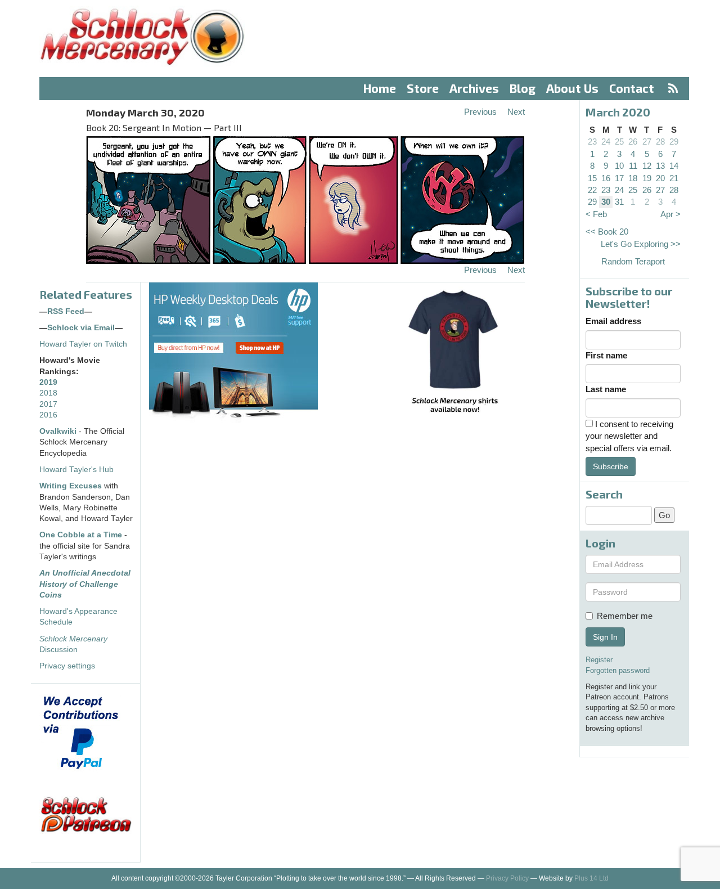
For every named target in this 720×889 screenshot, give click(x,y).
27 (646, 141)
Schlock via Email (81, 328)
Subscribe (610, 466)
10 (619, 165)
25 (619, 141)
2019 (48, 382)
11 (633, 165)
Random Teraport (633, 261)
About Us (572, 88)
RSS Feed (65, 311)
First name (606, 355)
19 (646, 178)
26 (632, 141)
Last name (606, 389)
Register (599, 659)
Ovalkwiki (59, 431)
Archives (474, 88)
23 (592, 141)
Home (379, 88)
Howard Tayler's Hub (76, 469)
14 (673, 165)
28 (660, 141)
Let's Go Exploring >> (641, 244)
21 (673, 178)
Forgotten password (618, 670)
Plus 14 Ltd (591, 878)
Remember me (624, 616)
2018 (48, 393)
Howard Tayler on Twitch (83, 344)
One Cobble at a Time (80, 535)
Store (423, 88)
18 (632, 178)
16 (605, 178)
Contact (631, 88)
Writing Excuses (70, 486)
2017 (48, 404)
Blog (523, 88)
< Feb (596, 214)
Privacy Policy (507, 878)
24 (605, 141)
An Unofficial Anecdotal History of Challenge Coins (84, 584)
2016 (48, 415)
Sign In (605, 636)
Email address (613, 321)
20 (660, 178)
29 (673, 141)
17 (619, 178)
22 (592, 190)
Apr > (670, 214)
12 (646, 165)
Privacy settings (67, 666)
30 (605, 201)
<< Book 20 (607, 231)
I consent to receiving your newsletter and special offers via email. (629, 436)
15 (592, 178)
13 (660, 165)
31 (619, 201)
